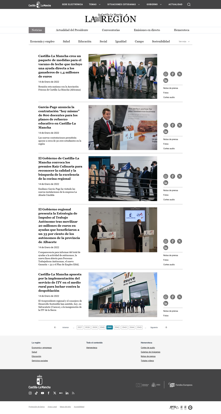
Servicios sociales (40, 360)
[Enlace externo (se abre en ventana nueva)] (180, 407)
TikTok (36, 393)
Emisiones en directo (147, 30)
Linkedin (67, 393)
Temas (93, 4)
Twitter (55, 393)
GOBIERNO (152, 4)
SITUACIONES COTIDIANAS (121, 4)
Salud (66, 41)
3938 (87, 327)
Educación (84, 41)
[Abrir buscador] (188, 4)
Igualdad (120, 41)
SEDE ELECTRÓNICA (72, 4)
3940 (102, 327)
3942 (117, 327)
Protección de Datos (37, 407)
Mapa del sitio (65, 407)
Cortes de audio (148, 347)
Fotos (165, 93)
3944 (132, 327)
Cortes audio (169, 97)
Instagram (30, 393)
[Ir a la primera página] (57, 327)
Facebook (49, 393)
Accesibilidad (79, 407)
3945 (139, 327)
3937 (80, 327)
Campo (139, 41)
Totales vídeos (147, 360)
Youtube (42, 393)
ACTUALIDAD (175, 4)
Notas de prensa (170, 88)
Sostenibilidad (161, 41)
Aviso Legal (52, 407)
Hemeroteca (181, 30)
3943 (124, 327)
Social (103, 41)
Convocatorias (111, 30)
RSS (73, 393)
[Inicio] (63, 381)
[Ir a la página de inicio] (40, 4)
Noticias (37, 30)
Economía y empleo (42, 41)
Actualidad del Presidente (72, 30)
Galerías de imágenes (150, 352)
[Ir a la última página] (164, 327)
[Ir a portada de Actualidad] (110, 19)
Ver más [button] (182, 41)
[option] (42, 41)
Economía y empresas (42, 347)
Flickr (61, 393)
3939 (94, 327)
